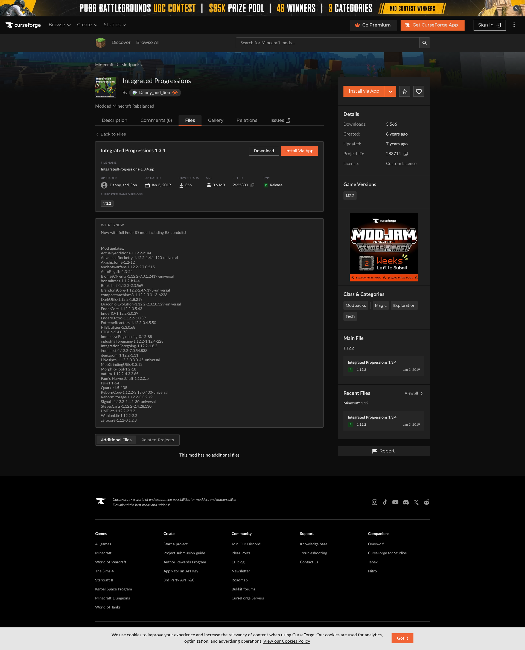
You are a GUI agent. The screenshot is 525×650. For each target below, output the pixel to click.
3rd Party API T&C (179, 580)
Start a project (176, 544)
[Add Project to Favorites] (404, 91)
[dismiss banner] (516, 8)
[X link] (416, 502)
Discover (121, 42)
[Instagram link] (374, 502)
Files (190, 120)
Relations (247, 120)
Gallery (215, 120)
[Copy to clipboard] (406, 154)
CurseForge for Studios (387, 553)
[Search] (424, 42)
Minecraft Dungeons (112, 598)
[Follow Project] (418, 91)
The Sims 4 (104, 571)
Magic (381, 305)
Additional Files (116, 439)
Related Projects (157, 439)
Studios (112, 24)
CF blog (238, 562)
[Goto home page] (23, 25)
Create (84, 24)
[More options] (514, 25)
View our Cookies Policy (286, 641)
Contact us (309, 562)
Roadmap (240, 580)
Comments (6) (156, 120)
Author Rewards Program (185, 562)
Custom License (401, 163)
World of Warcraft (110, 562)
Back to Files (113, 134)
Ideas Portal (241, 553)
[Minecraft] (100, 42)
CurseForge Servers (248, 598)
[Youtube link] (395, 502)
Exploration (404, 305)
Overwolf (376, 544)
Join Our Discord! (246, 544)
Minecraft (104, 64)
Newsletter (241, 571)
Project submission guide (184, 553)
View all (411, 393)
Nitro (372, 571)
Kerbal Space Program (113, 589)
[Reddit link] (426, 502)
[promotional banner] (262, 8)
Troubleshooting (313, 553)
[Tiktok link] (385, 502)
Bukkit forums (243, 589)
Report (387, 451)
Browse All (147, 42)
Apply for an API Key (181, 571)
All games (103, 544)
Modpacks (131, 64)
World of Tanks (108, 607)
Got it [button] (402, 638)
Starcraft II (104, 580)
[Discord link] (405, 502)
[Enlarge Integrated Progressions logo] (105, 87)
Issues (277, 120)
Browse (57, 24)
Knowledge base (313, 544)
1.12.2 (350, 195)
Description (114, 120)
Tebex (373, 562)
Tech (350, 316)
